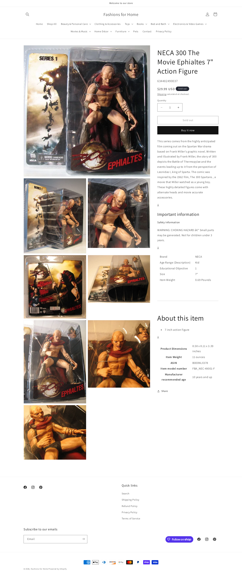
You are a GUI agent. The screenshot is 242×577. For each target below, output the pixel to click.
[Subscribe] (83, 539)
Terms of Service (131, 518)
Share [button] (164, 391)
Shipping (161, 94)
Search (126, 493)
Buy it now (188, 130)
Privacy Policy (129, 512)
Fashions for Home (39, 569)
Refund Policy (129, 506)
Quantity (161, 100)
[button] (27, 14)
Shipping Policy (130, 499)
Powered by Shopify (58, 569)
